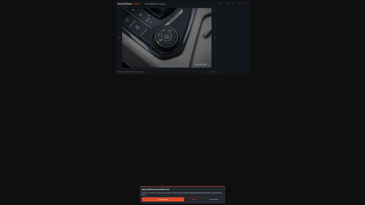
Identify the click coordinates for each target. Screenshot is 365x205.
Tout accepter (163, 199)
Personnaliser (213, 199)
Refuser (194, 199)
